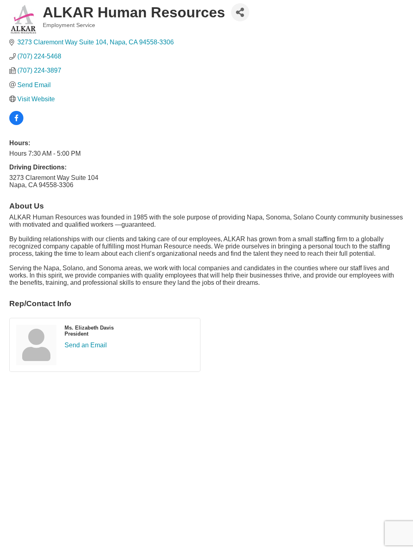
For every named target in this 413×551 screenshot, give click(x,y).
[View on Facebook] (16, 122)
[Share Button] (240, 12)
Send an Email (86, 345)
